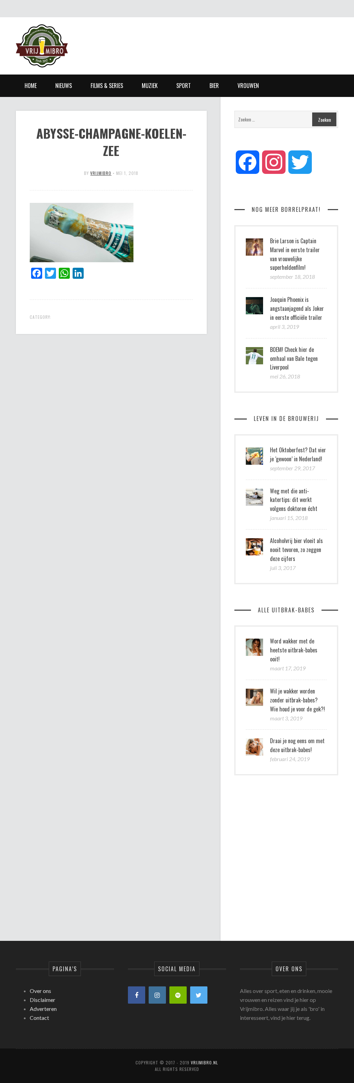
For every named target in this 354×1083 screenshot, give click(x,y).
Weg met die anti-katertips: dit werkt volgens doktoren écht (293, 500)
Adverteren (43, 1008)
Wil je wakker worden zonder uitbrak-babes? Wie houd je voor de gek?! (297, 700)
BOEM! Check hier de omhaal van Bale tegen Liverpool (294, 358)
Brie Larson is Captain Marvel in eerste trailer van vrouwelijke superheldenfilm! (295, 254)
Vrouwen (248, 85)
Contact (39, 1017)
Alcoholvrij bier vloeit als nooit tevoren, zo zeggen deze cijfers (296, 549)
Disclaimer (42, 999)
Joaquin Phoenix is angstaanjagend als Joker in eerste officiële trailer (297, 308)
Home (31, 85)
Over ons (40, 990)
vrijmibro (100, 173)
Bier (214, 85)
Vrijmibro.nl (204, 1062)
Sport (183, 85)
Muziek (150, 85)
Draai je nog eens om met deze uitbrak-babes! (297, 745)
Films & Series (107, 85)
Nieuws (63, 85)
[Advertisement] (212, 39)
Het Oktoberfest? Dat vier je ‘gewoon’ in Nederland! (298, 454)
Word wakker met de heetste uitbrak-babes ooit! (293, 650)
